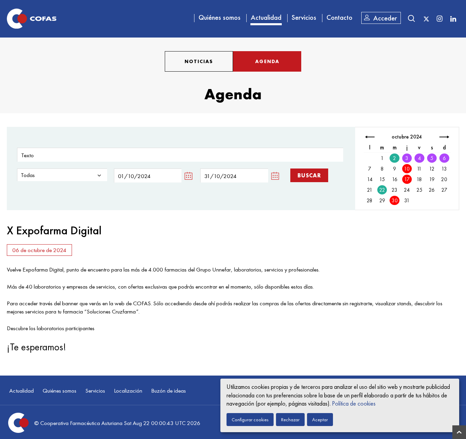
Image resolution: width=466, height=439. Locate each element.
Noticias (199, 61)
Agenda (267, 61)
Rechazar (290, 419)
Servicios (304, 17)
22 (382, 190)
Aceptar (320, 419)
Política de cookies (354, 403)
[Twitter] (426, 19)
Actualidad (266, 17)
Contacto (339, 17)
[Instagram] (439, 18)
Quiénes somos (220, 17)
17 (407, 179)
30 (395, 200)
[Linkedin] (453, 18)
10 (407, 168)
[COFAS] (31, 19)
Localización (128, 390)
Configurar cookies (250, 419)
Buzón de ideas (168, 390)
